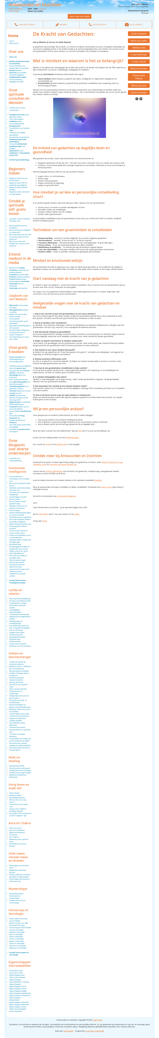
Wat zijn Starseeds (16, 682)
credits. (77, 514)
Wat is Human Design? (17, 560)
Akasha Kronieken (16, 680)
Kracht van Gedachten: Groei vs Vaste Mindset (20, 536)
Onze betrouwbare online (16, 120)
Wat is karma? (14, 793)
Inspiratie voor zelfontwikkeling (15, 459)
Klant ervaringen (139, 92)
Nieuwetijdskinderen (17, 797)
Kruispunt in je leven (17, 564)
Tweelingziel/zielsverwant (19, 614)
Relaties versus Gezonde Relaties (19, 408)
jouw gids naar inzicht (19, 115)
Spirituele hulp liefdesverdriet (14, 640)
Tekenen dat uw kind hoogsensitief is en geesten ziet (20, 729)
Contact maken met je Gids (19, 714)
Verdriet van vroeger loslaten (20, 772)
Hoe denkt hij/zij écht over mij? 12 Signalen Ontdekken (19, 627)
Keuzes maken (14, 499)
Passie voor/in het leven (18, 531)
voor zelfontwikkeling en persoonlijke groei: (17, 359)
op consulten (18, 73)
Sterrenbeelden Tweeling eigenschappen (19, 983)
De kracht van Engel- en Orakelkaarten (18, 701)
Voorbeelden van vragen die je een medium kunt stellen (20, 739)
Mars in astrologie (16, 934)
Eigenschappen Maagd (17, 991)
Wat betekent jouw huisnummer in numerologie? (16, 896)
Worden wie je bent (16, 562)
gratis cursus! (106, 487)
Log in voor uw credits (79, 16)
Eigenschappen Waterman (19, 1004)
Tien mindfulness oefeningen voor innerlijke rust (19, 478)
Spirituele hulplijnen (17, 76)
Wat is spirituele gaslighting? (20, 598)
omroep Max (18, 288)
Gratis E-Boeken (138, 33)
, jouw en (19, 153)
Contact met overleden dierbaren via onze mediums (20, 645)
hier (80, 431)
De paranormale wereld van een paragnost (19, 749)
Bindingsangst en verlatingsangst (15, 622)
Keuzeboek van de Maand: (19, 139)
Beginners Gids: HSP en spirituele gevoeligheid (18, 184)
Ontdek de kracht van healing (20, 770)
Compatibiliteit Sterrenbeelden (15, 611)
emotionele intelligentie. (66, 496)
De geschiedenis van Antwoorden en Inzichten (18, 67)
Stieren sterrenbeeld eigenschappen (17, 978)
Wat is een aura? (15, 828)
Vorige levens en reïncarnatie (15, 692)
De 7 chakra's (14, 837)
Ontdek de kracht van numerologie (17, 901)
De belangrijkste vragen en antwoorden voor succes (19, 547)
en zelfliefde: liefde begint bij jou (19, 403)
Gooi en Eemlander (16, 285)
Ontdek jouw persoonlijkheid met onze (20, 367)
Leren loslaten (14, 510)
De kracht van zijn (16, 416)
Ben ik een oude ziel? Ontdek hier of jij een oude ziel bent (19, 243)
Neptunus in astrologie (17, 948)
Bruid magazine (19, 281)
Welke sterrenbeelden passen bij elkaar (17, 1010)
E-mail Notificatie (139, 54)
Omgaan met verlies (16, 632)
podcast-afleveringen (54, 471)
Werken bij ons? (138, 85)
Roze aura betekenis (17, 830)
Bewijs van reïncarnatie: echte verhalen (18, 315)
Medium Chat (139, 47)
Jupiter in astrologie (16, 941)
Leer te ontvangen (16, 630)
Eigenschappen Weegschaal (20, 993)
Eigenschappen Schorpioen (19, 995)
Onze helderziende (16, 125)
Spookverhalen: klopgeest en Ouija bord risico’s (19, 331)
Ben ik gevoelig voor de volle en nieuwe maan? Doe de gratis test (20, 236)
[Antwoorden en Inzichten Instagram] (141, 98)
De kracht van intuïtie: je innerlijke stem (18, 556)
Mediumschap (17, 279)
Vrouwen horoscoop (17, 925)
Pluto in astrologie (16, 936)
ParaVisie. (98, 480)
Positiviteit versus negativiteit (20, 517)
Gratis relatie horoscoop (18, 918)
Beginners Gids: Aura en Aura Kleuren (18, 179)
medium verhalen (19, 277)
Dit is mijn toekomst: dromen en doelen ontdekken (20, 520)
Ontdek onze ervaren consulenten (17, 109)
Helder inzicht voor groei (18, 551)
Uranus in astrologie (16, 943)
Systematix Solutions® (94, 1031)
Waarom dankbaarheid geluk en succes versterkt (20, 514)
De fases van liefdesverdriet (20, 601)
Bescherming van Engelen (19, 671)
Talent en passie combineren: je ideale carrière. (17, 573)
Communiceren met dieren (19, 716)
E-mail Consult (139, 61)
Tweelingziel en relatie (17, 603)
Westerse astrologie (17, 932)
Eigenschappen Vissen (17, 1007)
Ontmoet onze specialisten (17, 133)
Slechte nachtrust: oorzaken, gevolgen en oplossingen (20, 875)
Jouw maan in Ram (16, 973)
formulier (16, 82)
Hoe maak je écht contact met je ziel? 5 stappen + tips (20, 814)
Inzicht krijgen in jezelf (17, 497)
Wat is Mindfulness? (16, 553)
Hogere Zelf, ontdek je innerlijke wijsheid (17, 810)
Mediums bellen (15, 795)
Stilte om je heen (15, 567)
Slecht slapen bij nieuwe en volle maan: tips (19, 880)
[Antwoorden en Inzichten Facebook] (137, 98)
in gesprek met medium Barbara (19, 271)
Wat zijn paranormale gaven (19, 768)
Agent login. (98, 1020)
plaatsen (15, 70)
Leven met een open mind (19, 569)
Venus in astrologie (16, 939)
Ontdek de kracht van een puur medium (19, 697)
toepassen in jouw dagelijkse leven (19, 392)
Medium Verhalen (138, 68)
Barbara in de (17, 268)
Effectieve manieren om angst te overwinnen (18, 507)
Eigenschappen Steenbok (19, 1002)
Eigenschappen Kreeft (17, 986)
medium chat (61, 444)
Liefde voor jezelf (15, 635)
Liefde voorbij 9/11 (16, 335)
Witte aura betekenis (17, 832)
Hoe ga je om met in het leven (19, 371)
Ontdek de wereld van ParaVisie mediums (17, 663)
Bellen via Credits (139, 40)
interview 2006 (18, 274)
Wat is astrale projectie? (18, 689)
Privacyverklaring (15, 79)
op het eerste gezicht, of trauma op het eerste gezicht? (18, 397)
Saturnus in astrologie (17, 946)
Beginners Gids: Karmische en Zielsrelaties (19, 193)
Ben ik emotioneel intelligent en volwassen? (20, 231)
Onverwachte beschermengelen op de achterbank (18, 321)
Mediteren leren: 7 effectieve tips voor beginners (20, 667)
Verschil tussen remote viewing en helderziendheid (19, 744)
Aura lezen (13, 835)
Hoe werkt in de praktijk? (18, 146)
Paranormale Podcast (139, 77)
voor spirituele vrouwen (19, 387)
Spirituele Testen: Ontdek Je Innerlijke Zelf (19, 220)
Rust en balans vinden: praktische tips (17, 502)
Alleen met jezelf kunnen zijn (20, 524)
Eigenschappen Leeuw (17, 988)
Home (13, 35)
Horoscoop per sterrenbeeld (20, 927)
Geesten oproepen (16, 678)
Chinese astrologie (16, 930)
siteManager (68, 1031)
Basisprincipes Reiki (16, 766)
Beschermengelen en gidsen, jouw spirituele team (19, 706)
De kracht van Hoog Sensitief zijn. (63, 464)
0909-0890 (43, 514)
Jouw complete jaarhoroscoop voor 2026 (18, 922)
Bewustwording (15, 544)
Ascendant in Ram (16, 970)
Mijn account (14, 43)
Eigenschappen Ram (17, 975)
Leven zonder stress (17, 533)
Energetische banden (17, 637)
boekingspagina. (72, 437)
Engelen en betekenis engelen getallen (17, 719)
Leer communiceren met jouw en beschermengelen (19, 381)
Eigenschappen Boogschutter (15, 999)
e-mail (48, 444)
